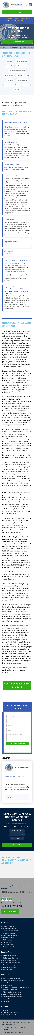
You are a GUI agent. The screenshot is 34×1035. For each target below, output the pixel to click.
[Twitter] (2, 899)
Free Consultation (10, 911)
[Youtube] (10, 899)
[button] (30, 4)
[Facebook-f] (6, 899)
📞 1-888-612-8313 (11, 906)
